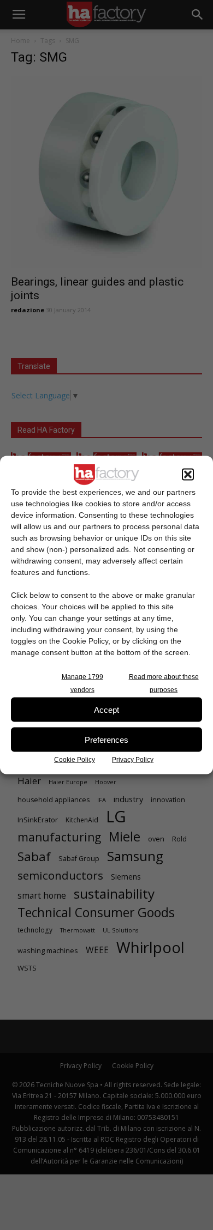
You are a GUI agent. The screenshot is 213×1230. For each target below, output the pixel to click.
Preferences (106, 739)
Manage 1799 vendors (82, 683)
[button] (187, 474)
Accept (106, 709)
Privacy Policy (132, 760)
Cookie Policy (74, 760)
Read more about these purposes (164, 683)
